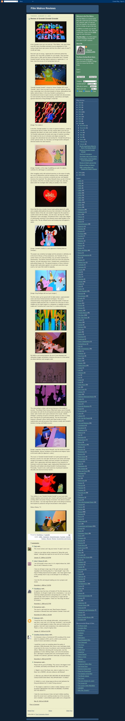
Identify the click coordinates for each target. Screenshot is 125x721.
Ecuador (80, 298)
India (79, 370)
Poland (80, 500)
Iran (79, 375)
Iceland (80, 368)
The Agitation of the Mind (85, 673)
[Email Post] (69, 535)
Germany (80, 327)
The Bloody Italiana (83, 676)
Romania (80, 514)
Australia (62, 537)
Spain (79, 550)
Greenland (81, 336)
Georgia (80, 325)
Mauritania (81, 437)
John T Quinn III (39, 561)
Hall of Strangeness (83, 348)
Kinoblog (80, 659)
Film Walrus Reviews (43, 8)
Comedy (68, 537)
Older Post (69, 710)
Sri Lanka (80, 555)
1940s (79, 188)
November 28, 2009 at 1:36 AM (43, 614)
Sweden (80, 567)
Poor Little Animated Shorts (86, 502)
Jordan (80, 399)
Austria (80, 238)
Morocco (80, 454)
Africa (79, 214)
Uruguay (80, 598)
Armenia (80, 231)
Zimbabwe (81, 619)
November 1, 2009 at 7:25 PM (42, 585)
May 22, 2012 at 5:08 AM (41, 701)
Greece (80, 334)
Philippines (81, 497)
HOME (94, 32)
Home (50, 710)
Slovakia (80, 540)
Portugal (80, 504)
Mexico (80, 442)
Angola (80, 221)
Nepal (79, 464)
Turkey (80, 588)
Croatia (80, 284)
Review (54, 539)
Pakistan (80, 485)
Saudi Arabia (81, 521)
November (83, 128)
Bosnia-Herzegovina (83, 255)
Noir (79, 478)
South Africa (81, 545)
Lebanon (80, 416)
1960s (79, 193)
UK (79, 591)
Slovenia (80, 543)
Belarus (80, 243)
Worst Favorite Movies (84, 617)
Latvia (79, 413)
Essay (80, 303)
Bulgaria (80, 260)
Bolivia (80, 253)
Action (80, 207)
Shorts (80, 535)
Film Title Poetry (82, 317)
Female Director (82, 312)
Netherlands (81, 466)
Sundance (81, 562)
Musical (49, 539)
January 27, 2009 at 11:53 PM (42, 557)
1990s (79, 200)
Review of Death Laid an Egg (88, 163)
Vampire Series (82, 605)
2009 (80, 123)
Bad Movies (81, 630)
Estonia (80, 305)
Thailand (80, 581)
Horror (79, 358)
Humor (80, 360)
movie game (89, 59)
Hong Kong (81, 356)
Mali (79, 435)
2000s (79, 202)
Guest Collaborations (84, 341)
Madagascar (81, 430)
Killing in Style (82, 657)
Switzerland (81, 569)
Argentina (80, 229)
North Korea (81, 480)
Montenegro (81, 452)
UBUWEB (81, 688)
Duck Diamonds (82, 642)
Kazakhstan (81, 401)
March (82, 139)
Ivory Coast (81, 389)
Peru (79, 495)
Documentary (82, 296)
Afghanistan (81, 212)
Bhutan (80, 248)
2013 (80, 114)
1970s (79, 195)
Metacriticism (82, 440)
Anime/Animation (54, 537)
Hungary (80, 363)
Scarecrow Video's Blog (84, 664)
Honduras (80, 353)
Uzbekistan (81, 603)
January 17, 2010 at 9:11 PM (42, 631)
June (81, 132)
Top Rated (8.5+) (83, 583)
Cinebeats (81, 633)
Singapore (81, 538)
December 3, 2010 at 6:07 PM (42, 659)
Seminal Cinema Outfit (84, 669)
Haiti (79, 346)
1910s (79, 181)
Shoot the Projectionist (84, 671)
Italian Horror (81, 384)
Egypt (79, 301)
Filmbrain (80, 647)
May (81, 135)
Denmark (80, 293)
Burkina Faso (82, 262)
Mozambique (81, 459)
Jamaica (80, 392)
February (82, 141)
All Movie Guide (82, 625)
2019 (80, 102)
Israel (79, 382)
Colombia (80, 279)
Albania (80, 217)
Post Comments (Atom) (42, 714)
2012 (80, 116)
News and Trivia (82, 471)
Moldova (80, 447)
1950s (79, 190)
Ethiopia (80, 308)
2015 (80, 109)
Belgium (80, 245)
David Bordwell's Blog (84, 640)
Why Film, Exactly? (83, 690)
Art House (81, 233)
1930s (79, 185)
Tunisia (80, 586)
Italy (79, 387)
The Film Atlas (80, 37)
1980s (40, 537)
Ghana (80, 329)
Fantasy (44, 539)
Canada (80, 269)
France (80, 322)
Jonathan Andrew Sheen (41, 634)
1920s (79, 183)
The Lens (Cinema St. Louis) (86, 681)
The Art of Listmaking (86, 154)
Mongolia (80, 449)
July (81, 130)
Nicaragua (81, 473)
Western (80, 615)
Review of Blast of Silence (87, 165)
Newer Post (31, 710)
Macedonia (81, 428)
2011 (80, 119)
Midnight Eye (81, 661)
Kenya (80, 404)
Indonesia (80, 372)
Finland (80, 320)
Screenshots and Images (64, 539)
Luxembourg (81, 425)
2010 (80, 121)
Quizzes (80, 507)
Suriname (80, 564)
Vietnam (80, 612)
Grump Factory (82, 654)
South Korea (81, 548)
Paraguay (80, 490)
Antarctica (81, 226)
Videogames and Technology (86, 610)
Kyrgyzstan (81, 411)
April (81, 137)
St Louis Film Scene (84, 557)
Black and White (82, 250)
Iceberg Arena (82, 365)
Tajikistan (80, 576)
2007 (80, 175)
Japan (79, 394)
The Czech (81, 678)
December (83, 125)
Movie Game (81, 456)
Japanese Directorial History (86, 396)
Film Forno (81, 645)
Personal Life (81, 492)
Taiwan (80, 574)
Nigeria (80, 476)
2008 (80, 172)
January (82, 144)
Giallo (79, 332)
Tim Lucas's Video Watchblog (86, 685)
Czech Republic (82, 291)
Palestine (80, 488)
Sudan (80, 560)
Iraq (79, 377)
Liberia (80, 420)
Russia (80, 516)
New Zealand (81, 468)
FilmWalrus (37, 588)
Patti (35, 546)
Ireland (80, 380)
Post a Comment (34, 704)
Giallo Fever (81, 649)
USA (79, 600)
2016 (80, 107)
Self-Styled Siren (83, 666)
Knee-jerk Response (83, 406)
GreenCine (81, 652)
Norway (80, 483)
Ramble (80, 509)
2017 (80, 105)
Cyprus (80, 289)
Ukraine (80, 593)
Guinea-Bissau (82, 344)
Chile (79, 274)
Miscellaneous (82, 444)
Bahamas (80, 241)
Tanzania (80, 579)
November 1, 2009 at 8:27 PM (42, 603)
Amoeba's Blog (82, 628)
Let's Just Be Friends (84, 418)
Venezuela (81, 607)
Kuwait (80, 408)
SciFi (79, 524)
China (79, 276)
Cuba (79, 286)
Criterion (80, 635)
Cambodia (81, 265)
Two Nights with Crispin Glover (88, 156)
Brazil (79, 257)
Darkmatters (81, 637)
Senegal (80, 528)
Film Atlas (81, 315)
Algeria (80, 219)
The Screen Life (82, 683)
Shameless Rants (83, 533)
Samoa (80, 519)
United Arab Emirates (84, 596)
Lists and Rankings (83, 423)
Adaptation (46, 537)
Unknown (37, 618)
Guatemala (81, 339)
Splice (80, 552)
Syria (79, 571)
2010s (79, 205)
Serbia (80, 531)
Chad (79, 272)
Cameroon (81, 267)
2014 (80, 112)
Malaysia (80, 432)
